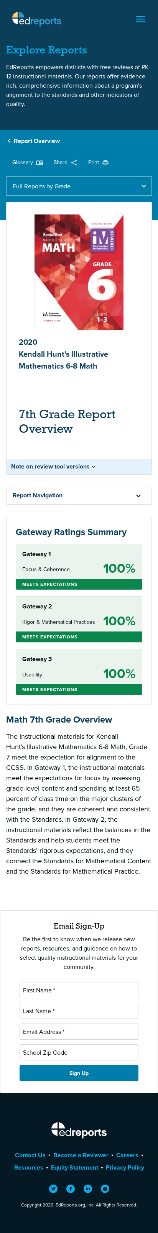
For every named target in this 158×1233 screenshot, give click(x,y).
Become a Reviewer (81, 1155)
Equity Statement (74, 1167)
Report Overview (37, 140)
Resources (28, 1167)
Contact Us (30, 1155)
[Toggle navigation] (140, 19)
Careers (127, 1155)
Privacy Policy (125, 1167)
